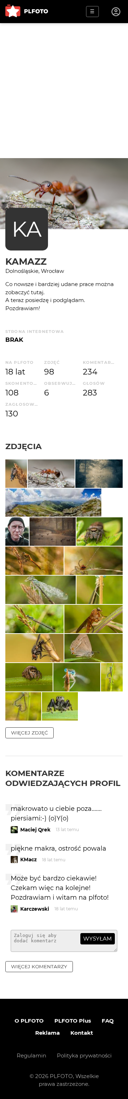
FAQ (108, 1020)
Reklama (47, 1032)
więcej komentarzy (39, 966)
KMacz (28, 859)
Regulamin (31, 1055)
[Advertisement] (64, 91)
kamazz (26, 261)
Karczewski (34, 909)
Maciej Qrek (35, 830)
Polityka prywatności (84, 1055)
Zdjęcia (23, 446)
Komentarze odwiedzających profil (63, 778)
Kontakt (81, 1032)
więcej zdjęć (29, 733)
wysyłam (97, 938)
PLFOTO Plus (72, 1020)
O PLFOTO (29, 1020)
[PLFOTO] (26, 11)
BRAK (14, 339)
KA (27, 229)
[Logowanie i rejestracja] (116, 11)
